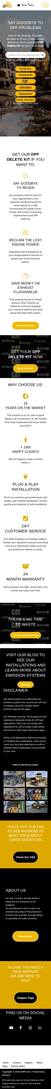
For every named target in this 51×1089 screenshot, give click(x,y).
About (40, 1062)
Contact (17, 1062)
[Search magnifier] (42, 55)
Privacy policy (18, 1066)
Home (6, 1062)
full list (44, 61)
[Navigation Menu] (45, 5)
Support (29, 1062)
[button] (25, 69)
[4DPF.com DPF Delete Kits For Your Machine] (7, 5)
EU (32, 5)
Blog (5, 1066)
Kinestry (6, 1075)
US (25, 5)
